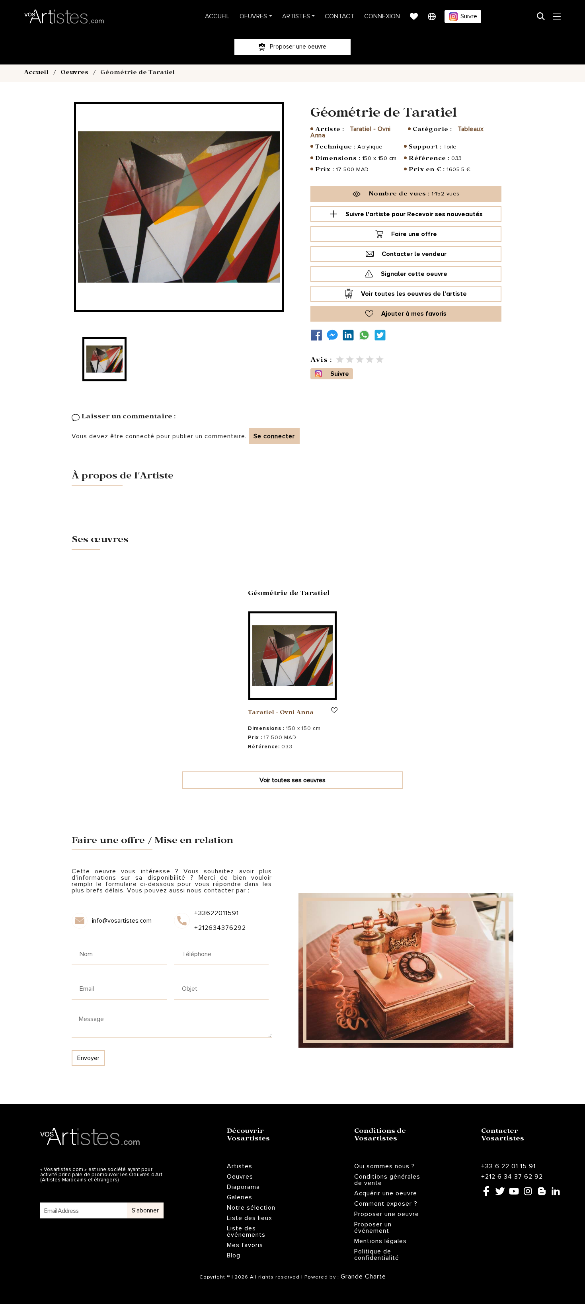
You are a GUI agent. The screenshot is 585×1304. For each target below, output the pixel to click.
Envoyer (88, 1058)
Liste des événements (246, 1231)
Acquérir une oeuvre (385, 1193)
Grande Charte (363, 1276)
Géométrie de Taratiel (289, 594)
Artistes (296, 16)
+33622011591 (216, 913)
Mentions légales (380, 1241)
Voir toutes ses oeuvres (292, 780)
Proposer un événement (373, 1227)
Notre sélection (251, 1207)
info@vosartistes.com (122, 920)
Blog (233, 1255)
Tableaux (471, 129)
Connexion (382, 16)
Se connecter (274, 436)
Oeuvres (253, 16)
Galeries (239, 1197)
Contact (339, 16)
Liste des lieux (249, 1218)
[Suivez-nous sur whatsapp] (366, 335)
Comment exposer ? (385, 1204)
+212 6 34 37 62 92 (512, 1176)
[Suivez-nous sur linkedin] (350, 335)
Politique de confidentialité (376, 1254)
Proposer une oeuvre (386, 1214)
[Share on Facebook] (318, 335)
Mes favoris (245, 1245)
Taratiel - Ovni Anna (350, 132)
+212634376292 (219, 928)
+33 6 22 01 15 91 (508, 1166)
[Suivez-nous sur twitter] (382, 335)
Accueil (217, 16)
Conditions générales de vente (387, 1179)
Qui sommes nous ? (384, 1166)
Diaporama (243, 1187)
